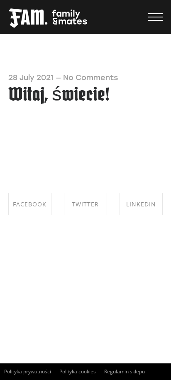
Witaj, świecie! (59, 95)
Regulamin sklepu (124, 371)
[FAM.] (47, 18)
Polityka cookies (77, 371)
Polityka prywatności (27, 371)
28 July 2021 (31, 77)
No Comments (90, 77)
